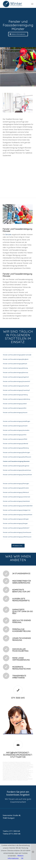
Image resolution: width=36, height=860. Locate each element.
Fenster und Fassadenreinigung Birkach (15, 364)
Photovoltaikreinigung (13, 769)
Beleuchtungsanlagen (6, 769)
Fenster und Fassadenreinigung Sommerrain (16, 497)
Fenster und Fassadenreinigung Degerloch (16, 377)
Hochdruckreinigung (19, 766)
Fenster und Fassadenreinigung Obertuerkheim (17, 474)
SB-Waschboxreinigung (25, 765)
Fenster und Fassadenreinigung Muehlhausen (17, 457)
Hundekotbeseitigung (19, 763)
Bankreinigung (16, 762)
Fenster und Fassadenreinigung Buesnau (15, 372)
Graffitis (13, 767)
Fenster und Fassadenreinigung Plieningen (16, 483)
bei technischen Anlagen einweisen (26, 779)
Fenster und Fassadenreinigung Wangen (15, 523)
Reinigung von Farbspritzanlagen (27, 764)
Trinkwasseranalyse (6, 764)
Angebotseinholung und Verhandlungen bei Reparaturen (12, 776)
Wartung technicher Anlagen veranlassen (23, 773)
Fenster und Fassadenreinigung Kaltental (15, 443)
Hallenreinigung (19, 764)
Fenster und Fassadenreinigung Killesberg (16, 448)
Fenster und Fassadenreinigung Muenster (16, 461)
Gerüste (8, 234)
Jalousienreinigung (13, 772)
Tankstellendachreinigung (7, 765)
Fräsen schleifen (5, 767)
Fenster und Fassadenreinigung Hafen (14, 408)
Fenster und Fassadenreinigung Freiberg (15, 395)
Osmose (22, 770)
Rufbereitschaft (11, 778)
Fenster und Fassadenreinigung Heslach (15, 426)
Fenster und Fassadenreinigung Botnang (15, 368)
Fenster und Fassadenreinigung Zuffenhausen (17, 537)
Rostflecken (31, 767)
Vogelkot (16, 767)
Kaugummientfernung (12, 766)
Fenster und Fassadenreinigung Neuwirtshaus (17, 470)
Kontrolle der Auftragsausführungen (14, 779)
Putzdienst (17, 769)
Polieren (10, 767)
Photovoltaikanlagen (6, 769)
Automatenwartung (11, 775)
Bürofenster (12, 769)
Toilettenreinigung (18, 762)
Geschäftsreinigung (22, 762)
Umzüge (27, 773)
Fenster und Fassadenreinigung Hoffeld (15, 439)
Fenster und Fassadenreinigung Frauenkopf (16, 390)
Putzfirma (20, 769)
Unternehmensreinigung (11, 763)
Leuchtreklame (27, 768)
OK (22, 858)
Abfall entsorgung (13, 764)
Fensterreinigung (19, 772)
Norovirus (24, 769)
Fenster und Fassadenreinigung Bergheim (15, 359)
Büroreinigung (5, 762)
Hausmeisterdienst (6, 772)
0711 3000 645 (18, 698)
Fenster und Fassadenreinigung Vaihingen (16, 519)
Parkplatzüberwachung (6, 780)
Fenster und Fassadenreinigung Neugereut (16, 466)
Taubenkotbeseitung (26, 763)
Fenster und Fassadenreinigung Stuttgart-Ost (16, 510)
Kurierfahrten (14, 773)
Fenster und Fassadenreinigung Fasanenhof (16, 381)
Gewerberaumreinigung (24, 771)
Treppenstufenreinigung (21, 768)
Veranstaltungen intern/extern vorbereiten (10, 774)
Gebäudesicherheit (13, 777)
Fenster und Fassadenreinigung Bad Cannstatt (17, 355)
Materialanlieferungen (6, 773)
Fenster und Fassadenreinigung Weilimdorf (16, 528)
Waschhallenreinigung (15, 765)
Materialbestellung (28, 776)
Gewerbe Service (24, 762)
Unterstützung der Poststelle (20, 775)
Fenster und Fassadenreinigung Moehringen (16, 452)
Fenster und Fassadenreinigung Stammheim (16, 501)
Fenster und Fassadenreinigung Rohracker (16, 488)
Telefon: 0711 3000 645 (11, 831)
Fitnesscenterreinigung (26, 772)
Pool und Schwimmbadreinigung (15, 771)
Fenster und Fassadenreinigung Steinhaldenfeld (17, 506)
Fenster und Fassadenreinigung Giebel (15, 403)
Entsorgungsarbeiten (21, 773)
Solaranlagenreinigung (21, 769)
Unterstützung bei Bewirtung (19, 778)
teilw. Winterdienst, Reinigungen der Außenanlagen (19, 780)
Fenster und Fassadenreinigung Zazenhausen (17, 532)
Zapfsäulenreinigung (22, 765)
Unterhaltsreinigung (17, 770)
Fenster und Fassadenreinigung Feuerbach (16, 386)
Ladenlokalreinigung (11, 762)
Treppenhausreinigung (12, 768)
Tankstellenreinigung (6, 765)
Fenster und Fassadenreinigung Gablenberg (16, 399)
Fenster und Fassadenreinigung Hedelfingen (16, 421)
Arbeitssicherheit (19, 777)
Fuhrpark (23, 776)
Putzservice (5, 763)
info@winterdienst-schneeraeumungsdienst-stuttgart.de (18, 754)
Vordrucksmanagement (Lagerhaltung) (14, 776)
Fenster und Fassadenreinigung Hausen (15, 412)
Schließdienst (5, 779)
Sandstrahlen (30, 766)
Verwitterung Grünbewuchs (23, 767)
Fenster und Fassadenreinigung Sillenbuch (16, 492)
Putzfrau (28, 762)
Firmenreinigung (10, 762)
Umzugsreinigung (11, 770)
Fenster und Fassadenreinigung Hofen (14, 435)
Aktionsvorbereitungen (28, 778)
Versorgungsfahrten (14, 773)
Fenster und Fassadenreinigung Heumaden (16, 430)
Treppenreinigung (5, 768)
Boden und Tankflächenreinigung (15, 765)
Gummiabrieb (26, 766)
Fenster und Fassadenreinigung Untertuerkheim (17, 514)
